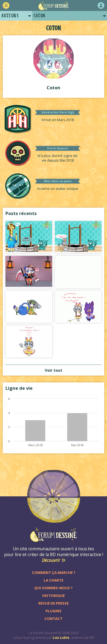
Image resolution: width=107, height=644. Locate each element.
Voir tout (53, 370)
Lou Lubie (61, 637)
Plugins (53, 610)
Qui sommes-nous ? (53, 587)
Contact (53, 618)
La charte (53, 580)
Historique (53, 595)
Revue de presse (53, 603)
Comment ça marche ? (53, 572)
